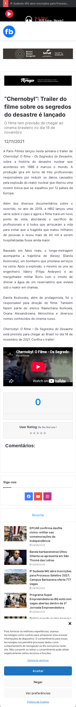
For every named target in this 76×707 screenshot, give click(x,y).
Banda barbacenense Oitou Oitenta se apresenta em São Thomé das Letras (49, 556)
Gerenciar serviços (38, 660)
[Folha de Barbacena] (9, 31)
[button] (70, 624)
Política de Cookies (38, 701)
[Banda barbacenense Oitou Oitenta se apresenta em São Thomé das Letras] (15, 557)
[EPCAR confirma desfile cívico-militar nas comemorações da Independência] (15, 533)
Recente (38, 515)
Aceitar (38, 671)
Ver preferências (38, 693)
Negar (38, 682)
